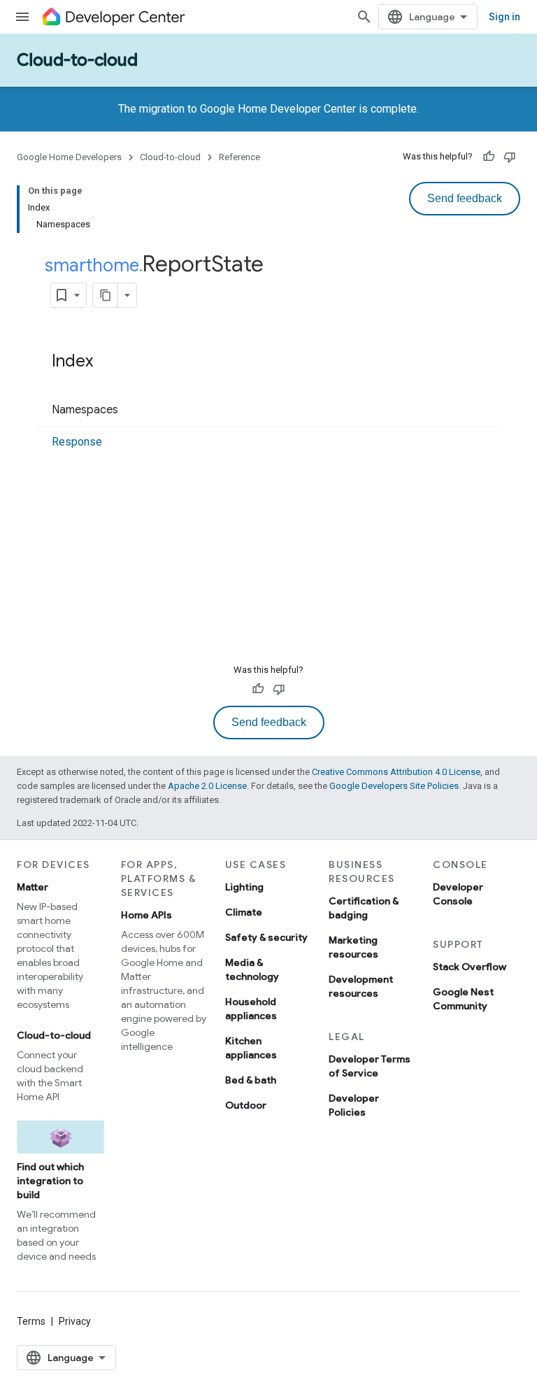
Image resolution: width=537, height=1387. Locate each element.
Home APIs (146, 915)
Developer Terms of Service (369, 1066)
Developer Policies (354, 1105)
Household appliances (251, 1008)
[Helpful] (488, 156)
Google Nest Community (463, 999)
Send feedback (464, 198)
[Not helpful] (509, 156)
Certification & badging (364, 908)
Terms (31, 1321)
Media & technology (252, 969)
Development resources (361, 986)
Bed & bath (250, 1080)
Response (77, 441)
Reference (239, 157)
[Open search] (364, 16)
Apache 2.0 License (207, 786)
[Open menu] (22, 17)
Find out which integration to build (50, 1180)
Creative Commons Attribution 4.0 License (396, 772)
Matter (32, 887)
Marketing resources (353, 947)
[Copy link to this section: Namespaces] (132, 410)
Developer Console (458, 894)
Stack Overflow (469, 966)
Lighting (244, 887)
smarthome (92, 265)
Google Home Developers (69, 157)
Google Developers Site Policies (394, 786)
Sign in (504, 16)
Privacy (75, 1321)
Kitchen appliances (251, 1047)
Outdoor (245, 1105)
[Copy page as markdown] (105, 295)
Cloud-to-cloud (77, 60)
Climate (243, 912)
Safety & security (266, 937)
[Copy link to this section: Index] (107, 362)
